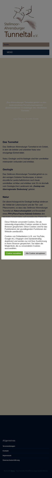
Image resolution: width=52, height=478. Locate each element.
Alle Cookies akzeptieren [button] (35, 253)
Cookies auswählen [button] (13, 253)
